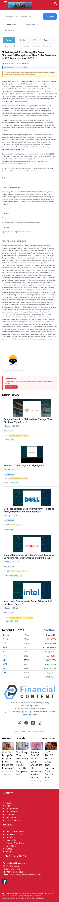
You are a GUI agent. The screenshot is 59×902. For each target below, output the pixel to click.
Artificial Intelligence (16, 435)
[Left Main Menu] (5, 2)
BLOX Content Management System (21, 898)
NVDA (12, 483)
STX (11, 439)
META (5, 660)
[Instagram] (40, 723)
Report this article (11, 387)
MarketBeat (10, 431)
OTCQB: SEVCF (19, 84)
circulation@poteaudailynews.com (25, 874)
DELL (11, 529)
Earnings (25, 435)
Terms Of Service (29, 714)
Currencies (24, 46)
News (16, 46)
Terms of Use (49, 893)
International (36, 46)
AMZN (5, 639)
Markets (9, 40)
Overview (8, 46)
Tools (46, 40)
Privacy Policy (45, 711)
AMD (5, 647)
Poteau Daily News (19, 893)
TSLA (5, 676)
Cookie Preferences (35, 896)
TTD (19, 575)
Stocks (22, 40)
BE (11, 575)
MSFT (5, 664)
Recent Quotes (10, 24)
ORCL (15, 575)
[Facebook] (26, 723)
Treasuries (47, 46)
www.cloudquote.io (29, 705)
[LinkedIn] (33, 723)
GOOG (5, 656)
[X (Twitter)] (19, 723)
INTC (12, 621)
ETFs (34, 40)
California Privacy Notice (20, 896)
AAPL (5, 643)
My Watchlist (30, 24)
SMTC (17, 483)
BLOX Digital (39, 898)
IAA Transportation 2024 (18, 94)
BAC (4, 651)
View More (49, 630)
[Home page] (20, 5)
